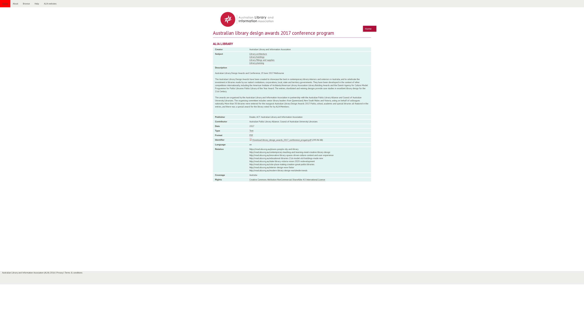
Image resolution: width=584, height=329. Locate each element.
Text (251, 130)
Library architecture (258, 54)
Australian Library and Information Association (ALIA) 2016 (28, 272)
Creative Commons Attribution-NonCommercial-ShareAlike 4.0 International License (287, 179)
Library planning (256, 63)
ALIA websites (50, 3)
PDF (251, 135)
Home (5, 3)
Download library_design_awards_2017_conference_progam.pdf (281, 140)
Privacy (60, 272)
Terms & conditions (73, 272)
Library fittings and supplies (262, 60)
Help (37, 3)
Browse (26, 3)
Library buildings (256, 57)
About (15, 3)
